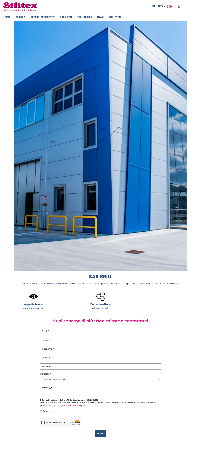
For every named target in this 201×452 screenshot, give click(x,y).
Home (7, 17)
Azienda (20, 17)
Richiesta (44, 373)
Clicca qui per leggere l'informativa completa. (67, 405)
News (100, 17)
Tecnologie (84, 17)
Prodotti (66, 17)
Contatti (115, 17)
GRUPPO (158, 6)
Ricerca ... (185, 6)
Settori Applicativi (43, 17)
